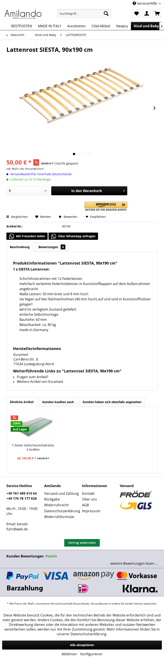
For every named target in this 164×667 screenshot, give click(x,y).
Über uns (89, 499)
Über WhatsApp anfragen (76, 236)
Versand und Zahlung (61, 493)
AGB (85, 505)
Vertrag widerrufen (82, 543)
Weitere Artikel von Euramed (39, 381)
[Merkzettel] (136, 13)
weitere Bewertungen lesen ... (134, 563)
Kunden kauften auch (58, 402)
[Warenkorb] (157, 13)
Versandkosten (99, 603)
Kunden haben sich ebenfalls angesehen (112, 402)
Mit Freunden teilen (30, 236)
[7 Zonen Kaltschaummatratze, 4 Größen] (33, 426)
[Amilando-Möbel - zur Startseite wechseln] (23, 14)
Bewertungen (51, 247)
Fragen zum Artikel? (32, 377)
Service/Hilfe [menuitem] (147, 3)
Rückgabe (52, 499)
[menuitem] (84, 13)
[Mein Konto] (146, 13)
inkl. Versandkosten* (32, 169)
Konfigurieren (91, 654)
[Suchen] (106, 13)
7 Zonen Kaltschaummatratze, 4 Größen (33, 447)
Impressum (91, 511)
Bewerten (70, 217)
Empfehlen (97, 217)
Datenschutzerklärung (62, 511)
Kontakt (88, 493)
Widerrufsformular (59, 516)
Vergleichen (19, 217)
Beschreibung (20, 247)
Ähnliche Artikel (22, 402)
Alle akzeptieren (82, 645)
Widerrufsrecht (56, 505)
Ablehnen (69, 654)
